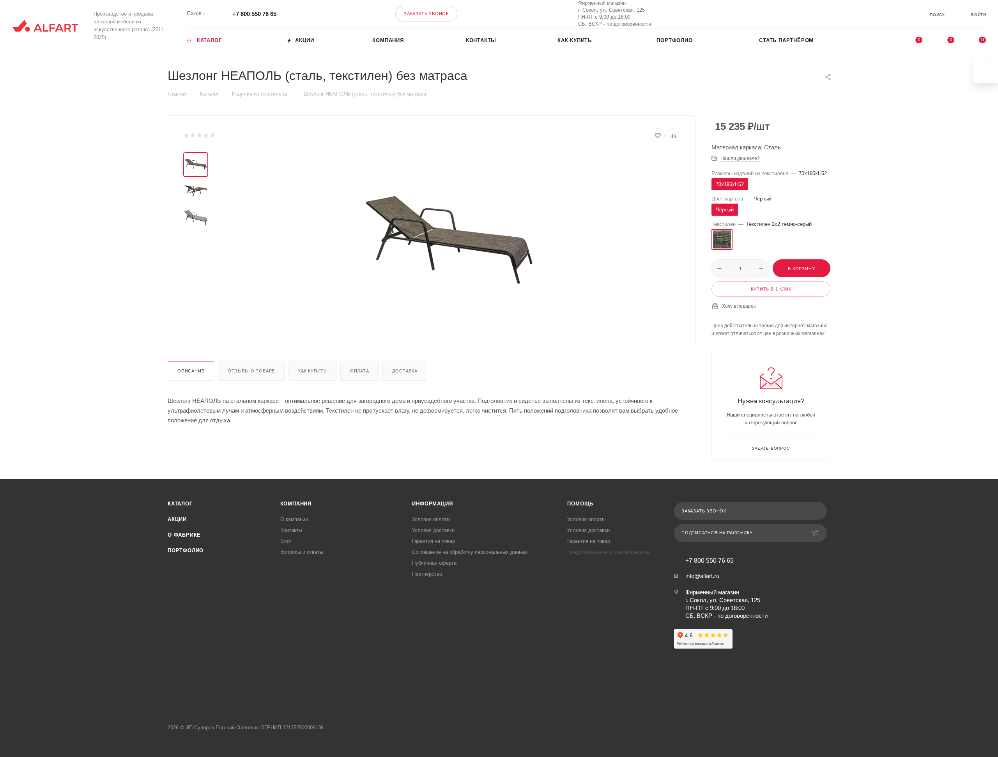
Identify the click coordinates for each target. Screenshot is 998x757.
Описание (190, 371)
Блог (286, 541)
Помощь (580, 504)
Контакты (291, 530)
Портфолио (185, 550)
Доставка (404, 371)
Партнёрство (427, 574)
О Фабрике (184, 535)
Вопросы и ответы (301, 552)
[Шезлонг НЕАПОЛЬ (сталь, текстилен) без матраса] (449, 240)
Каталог (180, 504)
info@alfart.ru (702, 576)
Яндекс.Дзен (528, 697)
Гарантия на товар (433, 541)
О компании (294, 519)
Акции (177, 519)
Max (794, 13)
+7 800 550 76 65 (254, 14)
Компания (295, 504)
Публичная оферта (434, 563)
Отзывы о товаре (251, 371)
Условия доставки (433, 530)
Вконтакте (774, 13)
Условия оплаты (431, 519)
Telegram (489, 697)
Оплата (359, 371)
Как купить (312, 371)
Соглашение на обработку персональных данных (470, 552)
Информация (432, 504)
